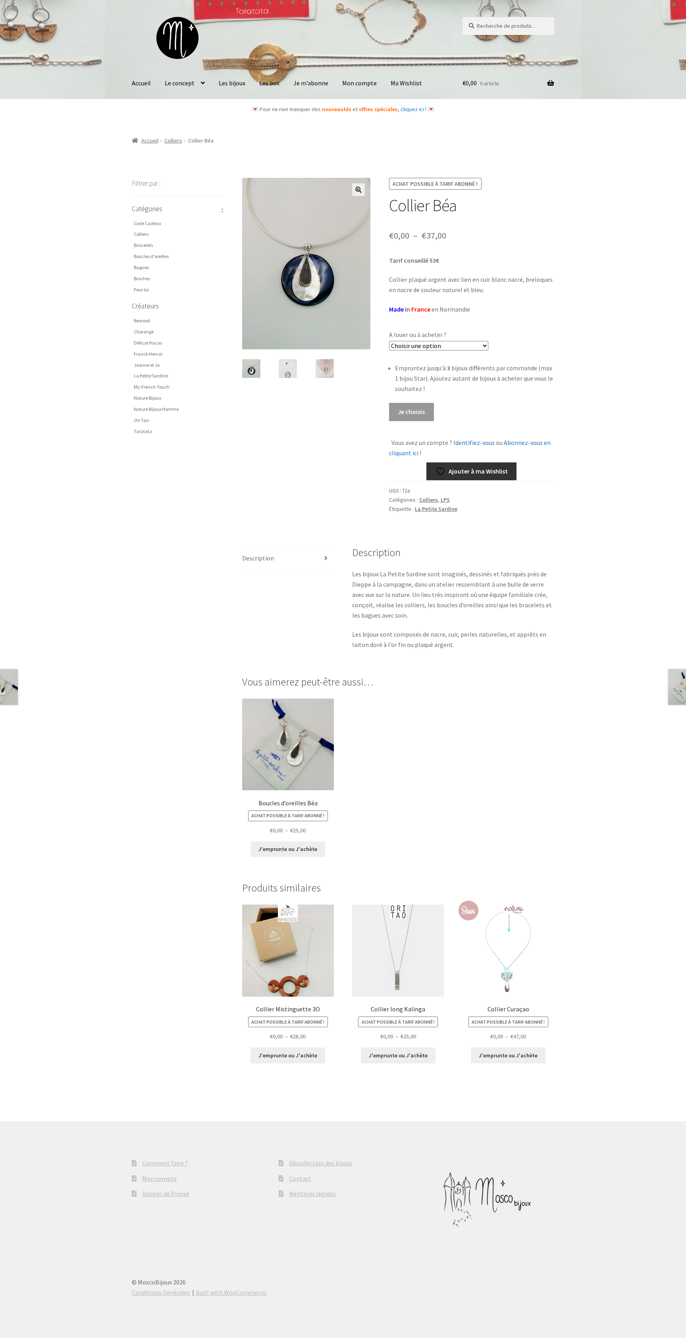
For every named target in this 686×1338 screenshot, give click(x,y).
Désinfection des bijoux (320, 1163)
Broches (142, 278)
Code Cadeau (147, 223)
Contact (300, 1178)
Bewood (142, 320)
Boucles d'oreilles (151, 256)
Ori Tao (141, 420)
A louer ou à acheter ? (418, 335)
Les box (269, 83)
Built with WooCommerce (231, 1292)
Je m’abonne (310, 83)
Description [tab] (258, 558)
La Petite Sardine (436, 508)
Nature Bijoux (147, 398)
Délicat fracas (148, 343)
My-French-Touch (152, 387)
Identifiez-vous (473, 443)
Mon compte (359, 83)
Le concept (180, 83)
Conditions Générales (161, 1292)
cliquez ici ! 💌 (417, 109)
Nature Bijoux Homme (156, 409)
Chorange (144, 332)
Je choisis (411, 412)
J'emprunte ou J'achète (287, 849)
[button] (358, 189)
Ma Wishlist (406, 83)
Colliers (173, 140)
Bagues (141, 267)
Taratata (143, 431)
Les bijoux (232, 83)
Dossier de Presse (165, 1193)
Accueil (141, 83)
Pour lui (141, 290)
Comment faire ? (165, 1163)
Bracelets (143, 245)
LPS (445, 499)
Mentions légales (312, 1193)
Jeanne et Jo (147, 365)
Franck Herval (148, 354)
